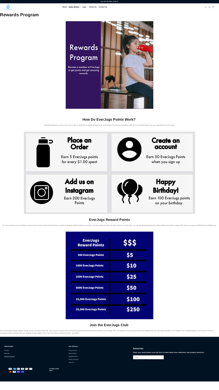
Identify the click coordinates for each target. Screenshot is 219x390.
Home (64, 7)
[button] (75, 7)
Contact (6, 350)
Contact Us (103, 7)
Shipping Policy (73, 356)
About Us (93, 7)
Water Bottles (74, 7)
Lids (84, 7)
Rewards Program (9, 356)
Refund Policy (73, 353)
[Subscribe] (162, 357)
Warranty (7, 353)
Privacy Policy (73, 350)
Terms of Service (74, 359)
